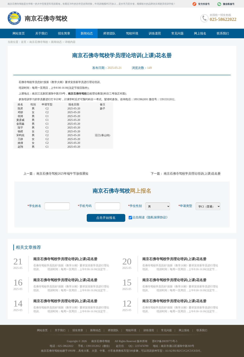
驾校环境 (132, 33)
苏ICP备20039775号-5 (164, 341)
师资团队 (109, 33)
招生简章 (64, 33)
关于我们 (41, 33)
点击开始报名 (106, 217)
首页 (23, 42)
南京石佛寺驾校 (38, 42)
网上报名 (200, 33)
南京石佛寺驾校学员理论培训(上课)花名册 (192, 173)
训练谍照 (155, 33)
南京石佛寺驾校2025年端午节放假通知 (62, 173)
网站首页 (19, 33)
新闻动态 (87, 33)
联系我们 (223, 33)
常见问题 (177, 33)
